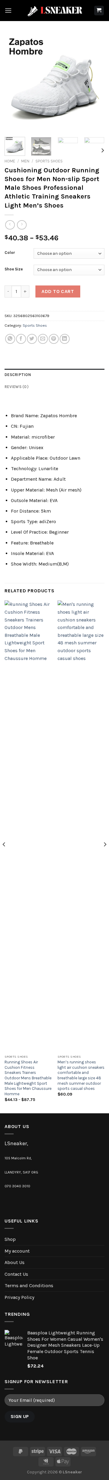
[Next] (94, 83)
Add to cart (57, 291)
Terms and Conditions (29, 1285)
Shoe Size (14, 269)
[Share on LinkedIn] (65, 339)
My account (17, 1251)
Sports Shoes (49, 161)
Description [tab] (18, 374)
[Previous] (14, 83)
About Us (15, 1262)
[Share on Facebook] (21, 339)
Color (10, 253)
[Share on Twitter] (32, 339)
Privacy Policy (19, 1297)
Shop (10, 1239)
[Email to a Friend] (43, 339)
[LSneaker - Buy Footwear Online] (54, 10)
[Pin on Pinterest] (54, 339)
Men (25, 161)
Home (10, 161)
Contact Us (16, 1274)
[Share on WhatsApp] (10, 339)
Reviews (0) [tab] (16, 386)
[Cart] (99, 11)
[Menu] (8, 10)
